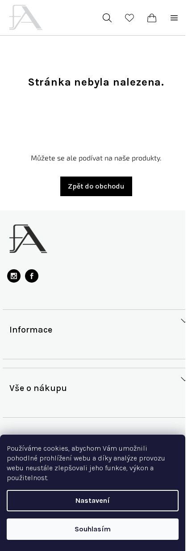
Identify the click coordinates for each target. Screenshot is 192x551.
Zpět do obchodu (96, 186)
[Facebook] (31, 276)
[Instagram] (14, 276)
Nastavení (92, 500)
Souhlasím (93, 529)
